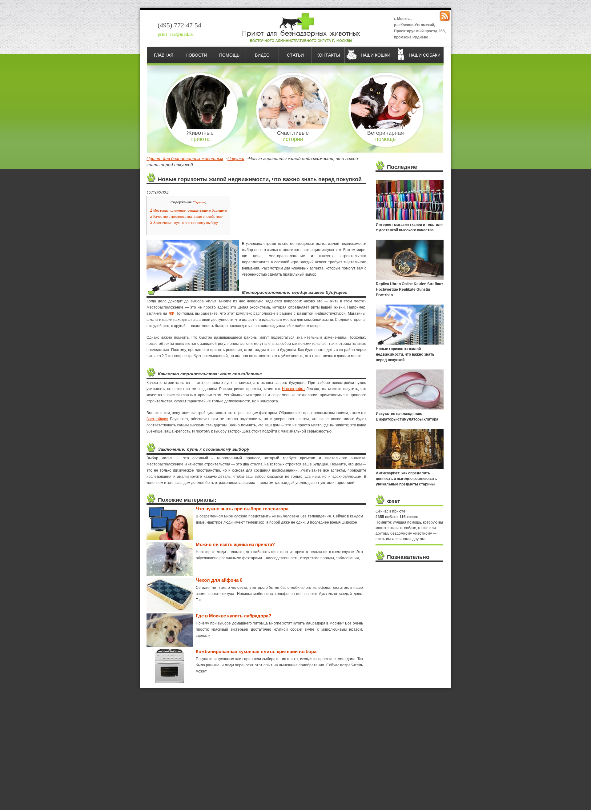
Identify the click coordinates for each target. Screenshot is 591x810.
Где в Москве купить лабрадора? (233, 615)
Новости (196, 55)
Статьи (295, 55)
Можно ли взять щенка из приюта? (235, 544)
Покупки (235, 158)
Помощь (229, 55)
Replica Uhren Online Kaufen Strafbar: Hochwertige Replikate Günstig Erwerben (409, 289)
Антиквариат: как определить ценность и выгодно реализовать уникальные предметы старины (406, 478)
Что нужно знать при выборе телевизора (242, 508)
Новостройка (293, 389)
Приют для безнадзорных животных (185, 158)
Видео (262, 55)
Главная (163, 55)
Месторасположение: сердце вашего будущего (188, 210)
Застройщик (157, 419)
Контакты (328, 55)
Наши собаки (424, 55)
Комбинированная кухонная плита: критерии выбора (256, 651)
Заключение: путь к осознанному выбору (184, 223)
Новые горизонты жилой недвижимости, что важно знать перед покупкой (405, 354)
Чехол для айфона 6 (219, 580)
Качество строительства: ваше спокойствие (186, 216)
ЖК (171, 313)
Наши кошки (375, 55)
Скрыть (199, 202)
